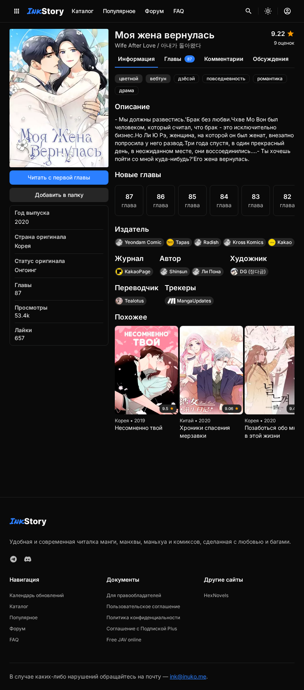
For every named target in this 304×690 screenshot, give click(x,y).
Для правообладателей (133, 595)
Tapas (182, 242)
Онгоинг (25, 270)
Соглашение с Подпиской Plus (141, 628)
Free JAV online (123, 640)
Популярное (119, 11)
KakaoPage (137, 271)
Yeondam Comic (143, 242)
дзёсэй (186, 78)
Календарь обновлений (37, 595)
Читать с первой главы (59, 177)
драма (126, 90)
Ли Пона (211, 271)
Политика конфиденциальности (143, 617)
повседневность (226, 78)
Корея (23, 245)
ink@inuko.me (188, 676)
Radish (210, 242)
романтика (270, 78)
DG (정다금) (253, 271)
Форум (154, 11)
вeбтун (158, 78)
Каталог (82, 11)
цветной (128, 78)
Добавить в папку (59, 194)
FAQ (178, 11)
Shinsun (178, 271)
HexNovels (216, 595)
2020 (22, 221)
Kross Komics (248, 242)
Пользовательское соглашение (143, 606)
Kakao (284, 242)
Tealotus (134, 301)
